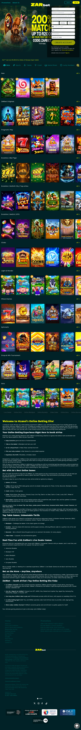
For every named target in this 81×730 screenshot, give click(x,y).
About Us (15, 3)
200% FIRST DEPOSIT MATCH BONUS (51, 623)
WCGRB (7, 637)
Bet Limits (8, 635)
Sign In (67, 53)
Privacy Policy (9, 633)
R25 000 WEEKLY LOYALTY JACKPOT (51, 625)
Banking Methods (10, 631)
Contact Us (8, 642)
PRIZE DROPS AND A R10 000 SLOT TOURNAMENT (55, 631)
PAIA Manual (9, 638)
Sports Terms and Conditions (13, 627)
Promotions (6, 3)
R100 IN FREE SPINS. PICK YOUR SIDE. (52, 627)
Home (7, 621)
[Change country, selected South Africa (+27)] (53, 26)
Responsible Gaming (11, 629)
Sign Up (76, 2)
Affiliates (8, 640)
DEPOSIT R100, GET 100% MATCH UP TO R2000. (54, 629)
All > (78, 73)
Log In (68, 2)
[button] (63, 42)
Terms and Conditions (67, 50)
